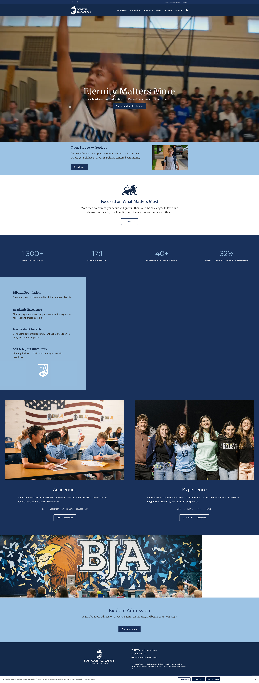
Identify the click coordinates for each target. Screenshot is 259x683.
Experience (148, 10)
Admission (122, 10)
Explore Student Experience (194, 517)
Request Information (172, 2)
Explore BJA (129, 221)
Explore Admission (129, 629)
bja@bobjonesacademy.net (145, 657)
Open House (79, 167)
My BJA (178, 10)
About (159, 10)
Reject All (198, 679)
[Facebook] (73, 2)
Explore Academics (65, 517)
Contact (185, 2)
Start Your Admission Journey (129, 106)
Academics (135, 10)
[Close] (256, 679)
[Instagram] (77, 2)
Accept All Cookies (213, 679)
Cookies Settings (184, 679)
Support (168, 10)
